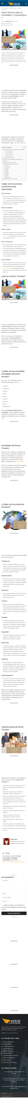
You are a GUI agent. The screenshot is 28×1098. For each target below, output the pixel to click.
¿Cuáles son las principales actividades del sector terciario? (13, 160)
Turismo (6, 169)
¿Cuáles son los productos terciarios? (10, 164)
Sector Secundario (10, 152)
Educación (7, 174)
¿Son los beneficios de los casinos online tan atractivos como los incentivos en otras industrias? (14, 1080)
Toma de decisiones (8, 1048)
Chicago (7, 853)
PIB (22, 798)
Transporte (7, 165)
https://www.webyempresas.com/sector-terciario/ (14, 861)
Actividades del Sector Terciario (9, 162)
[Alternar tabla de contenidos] (23, 147)
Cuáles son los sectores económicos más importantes (13, 149)
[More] (20, 870)
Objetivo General (7, 1044)
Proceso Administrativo (9, 1057)
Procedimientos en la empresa (10, 1055)
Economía (6, 8)
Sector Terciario (7, 1060)
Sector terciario (9, 153)
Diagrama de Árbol (8, 1051)
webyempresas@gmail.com (12, 1032)
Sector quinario (9, 156)
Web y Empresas (9, 1093)
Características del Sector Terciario (10, 178)
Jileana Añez (8, 21)
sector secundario (19, 461)
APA (3, 853)
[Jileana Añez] (6, 841)
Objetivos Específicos (8, 1042)
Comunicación (7, 167)
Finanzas (6, 175)
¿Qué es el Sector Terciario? (9, 157)
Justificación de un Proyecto (10, 1062)
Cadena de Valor (7, 1053)
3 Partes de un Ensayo (8, 1046)
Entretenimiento (7, 177)
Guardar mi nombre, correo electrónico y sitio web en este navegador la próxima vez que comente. (13, 907)
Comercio (6, 168)
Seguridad (7, 172)
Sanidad (6, 171)
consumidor (5, 236)
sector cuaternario (7, 268)
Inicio (2, 8)
